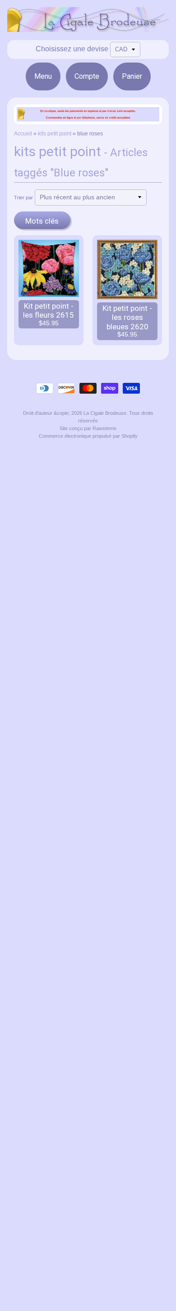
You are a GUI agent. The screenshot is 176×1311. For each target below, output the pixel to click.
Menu (43, 76)
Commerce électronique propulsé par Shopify (88, 436)
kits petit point (54, 133)
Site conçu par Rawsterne (88, 428)
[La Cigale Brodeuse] (88, 26)
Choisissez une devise (72, 49)
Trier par (23, 197)
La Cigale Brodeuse (104, 413)
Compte (86, 76)
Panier (132, 76)
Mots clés (42, 220)
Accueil (23, 133)
